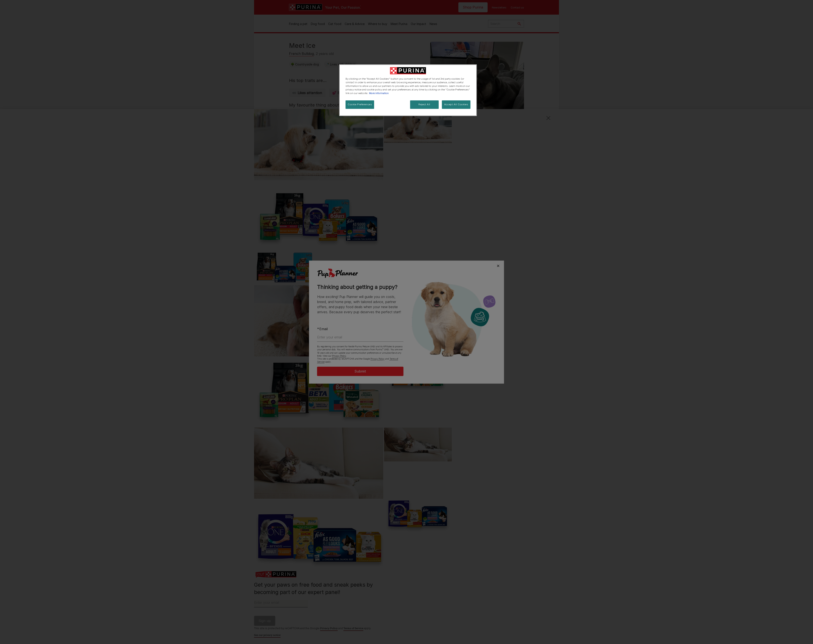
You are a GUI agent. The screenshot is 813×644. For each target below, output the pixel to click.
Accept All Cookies (456, 104)
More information (379, 93)
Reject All (424, 104)
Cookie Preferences (360, 104)
